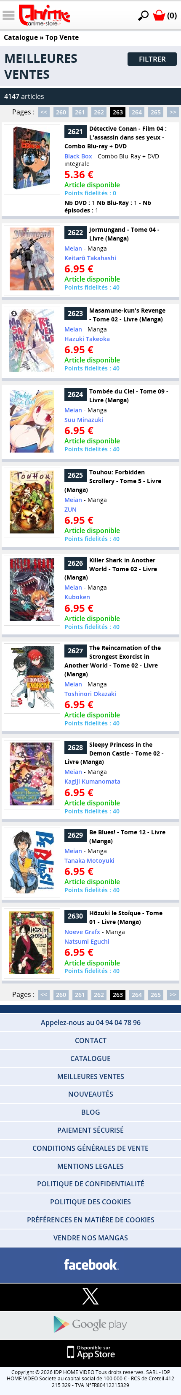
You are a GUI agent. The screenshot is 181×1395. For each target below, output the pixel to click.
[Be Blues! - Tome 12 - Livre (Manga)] (32, 862)
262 (99, 112)
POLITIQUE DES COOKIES (90, 1201)
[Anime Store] (44, 15)
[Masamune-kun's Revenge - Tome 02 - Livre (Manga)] (32, 341)
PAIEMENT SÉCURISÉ (90, 1130)
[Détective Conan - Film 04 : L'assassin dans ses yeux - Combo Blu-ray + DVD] (32, 159)
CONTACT (90, 1040)
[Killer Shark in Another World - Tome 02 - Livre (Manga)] (32, 591)
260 (61, 112)
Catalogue (21, 37)
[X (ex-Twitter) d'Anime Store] (90, 1297)
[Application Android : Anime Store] (90, 1325)
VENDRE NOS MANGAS (90, 1237)
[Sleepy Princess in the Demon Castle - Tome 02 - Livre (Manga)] (32, 775)
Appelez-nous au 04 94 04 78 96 (91, 1022)
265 (156, 112)
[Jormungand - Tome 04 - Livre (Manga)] (32, 260)
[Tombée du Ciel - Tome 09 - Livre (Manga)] (32, 422)
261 (80, 112)
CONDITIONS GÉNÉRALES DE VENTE (90, 1148)
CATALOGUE (90, 1058)
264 (137, 112)
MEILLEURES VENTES (90, 1076)
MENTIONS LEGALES (90, 1166)
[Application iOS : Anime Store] (90, 1353)
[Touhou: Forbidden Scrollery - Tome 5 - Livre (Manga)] (32, 503)
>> (173, 112)
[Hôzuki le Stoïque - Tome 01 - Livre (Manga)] (32, 944)
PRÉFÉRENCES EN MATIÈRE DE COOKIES (90, 1219)
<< (43, 112)
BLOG (90, 1112)
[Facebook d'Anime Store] (90, 1265)
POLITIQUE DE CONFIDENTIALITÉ (90, 1183)
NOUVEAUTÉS (90, 1094)
